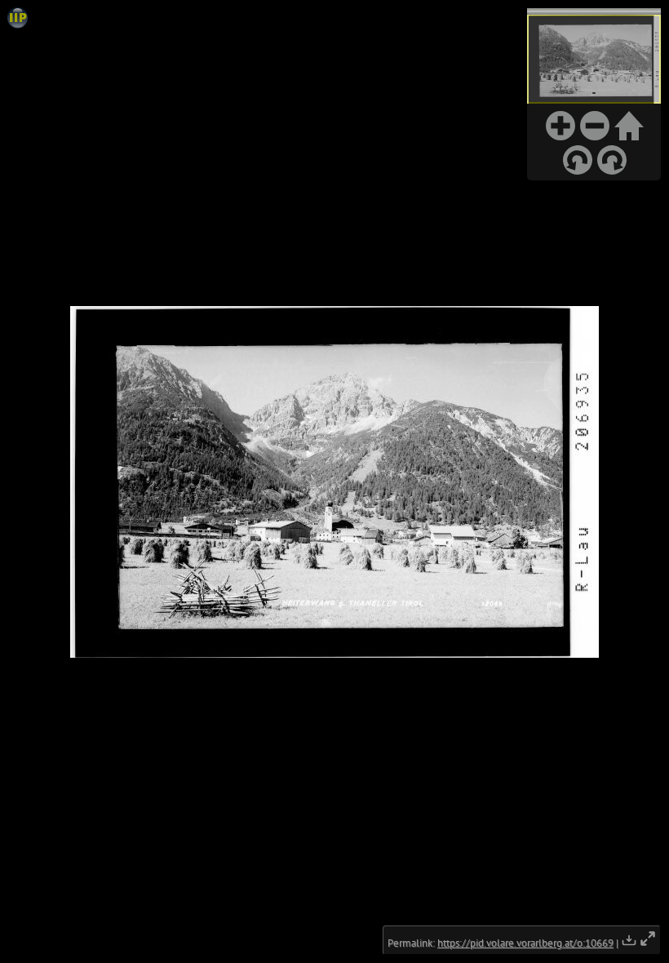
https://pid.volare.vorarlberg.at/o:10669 (525, 943)
